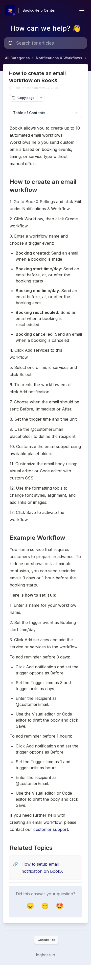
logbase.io (45, 954)
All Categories (17, 58)
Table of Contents (29, 113)
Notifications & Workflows (59, 58)
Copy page (26, 98)
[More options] (40, 97)
